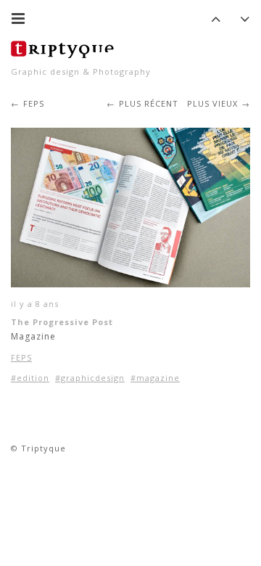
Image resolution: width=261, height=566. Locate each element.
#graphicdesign (90, 377)
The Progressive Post (62, 321)
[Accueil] (65, 47)
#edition (30, 377)
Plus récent (148, 103)
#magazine (155, 377)
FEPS (33, 103)
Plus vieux (212, 103)
